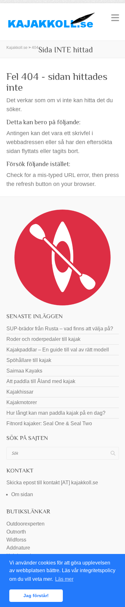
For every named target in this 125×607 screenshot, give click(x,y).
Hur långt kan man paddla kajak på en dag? (55, 413)
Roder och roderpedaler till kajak (43, 339)
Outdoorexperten (25, 523)
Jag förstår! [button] (36, 595)
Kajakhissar (19, 392)
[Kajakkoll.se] (51, 22)
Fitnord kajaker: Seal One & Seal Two (49, 423)
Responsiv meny (115, 17)
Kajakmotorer (21, 402)
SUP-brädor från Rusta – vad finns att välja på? (59, 328)
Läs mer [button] (64, 579)
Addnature (18, 547)
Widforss (16, 539)
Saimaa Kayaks (24, 370)
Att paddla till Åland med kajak (40, 381)
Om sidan (22, 494)
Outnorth (16, 531)
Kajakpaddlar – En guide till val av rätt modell (57, 349)
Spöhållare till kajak (28, 360)
